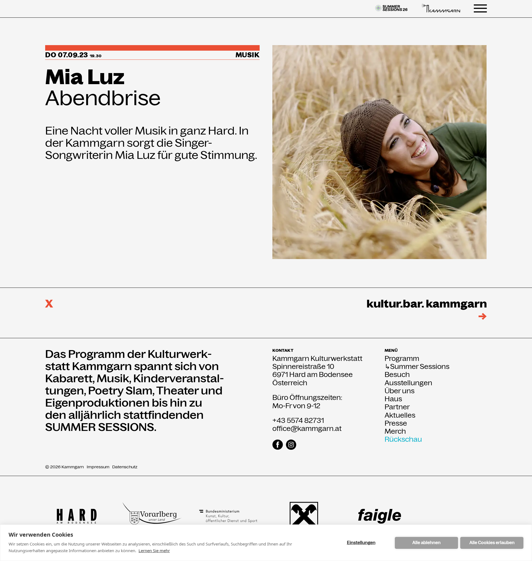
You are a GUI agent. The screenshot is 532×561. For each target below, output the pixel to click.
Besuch (397, 375)
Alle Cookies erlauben (492, 542)
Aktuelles (400, 415)
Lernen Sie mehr (154, 550)
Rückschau (403, 439)
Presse (396, 423)
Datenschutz (124, 466)
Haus (393, 399)
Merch (395, 431)
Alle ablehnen (426, 542)
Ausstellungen (408, 383)
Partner (397, 407)
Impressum (98, 466)
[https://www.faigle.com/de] (379, 516)
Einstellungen (361, 542)
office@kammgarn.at (307, 428)
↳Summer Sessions (417, 367)
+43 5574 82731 (298, 420)
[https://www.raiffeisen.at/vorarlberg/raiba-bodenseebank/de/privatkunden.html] (304, 516)
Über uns (400, 391)
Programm (402, 359)
